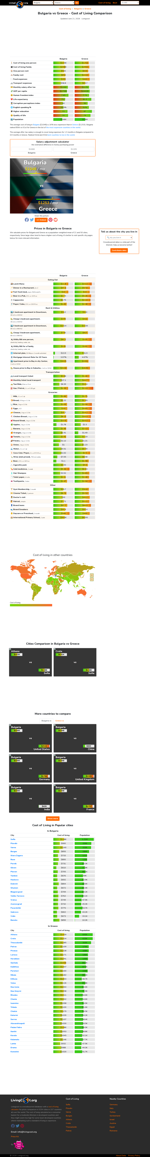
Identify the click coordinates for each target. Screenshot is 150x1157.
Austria (113, 1123)
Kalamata (15, 1039)
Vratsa (14, 900)
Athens (14, 934)
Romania (113, 1130)
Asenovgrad (16, 904)
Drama (14, 1047)
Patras (14, 946)
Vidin (13, 916)
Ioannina (14, 1003)
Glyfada (14, 963)
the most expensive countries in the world (63, 127)
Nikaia (13, 975)
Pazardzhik (16, 908)
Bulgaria (78, 8)
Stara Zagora (17, 855)
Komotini (15, 1051)
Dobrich (14, 884)
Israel (112, 1119)
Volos (13, 983)
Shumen (14, 888)
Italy (111, 1108)
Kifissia (14, 979)
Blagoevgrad (16, 892)
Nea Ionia (15, 987)
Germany (114, 1104)
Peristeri (15, 971)
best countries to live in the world (61, 135)
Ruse (13, 859)
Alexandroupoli (18, 1023)
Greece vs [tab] (59, 720)
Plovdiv (14, 843)
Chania (14, 999)
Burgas (14, 851)
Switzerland (115, 1116)
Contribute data (119, 250)
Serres (14, 1019)
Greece (87, 8)
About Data (121, 1155)
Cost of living (104, 3)
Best (115, 3)
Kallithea (15, 967)
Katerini (14, 1015)
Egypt (112, 1127)
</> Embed (41, 220)
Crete (13, 938)
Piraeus (14, 950)
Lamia (13, 1043)
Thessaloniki (16, 942)
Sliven (13, 867)
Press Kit (15, 1136)
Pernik (14, 863)
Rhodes (14, 995)
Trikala (14, 1007)
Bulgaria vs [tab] (46, 720)
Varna (13, 847)
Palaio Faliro (16, 1027)
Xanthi (13, 1031)
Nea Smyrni (16, 991)
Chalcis (14, 1011)
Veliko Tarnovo (17, 896)
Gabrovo (14, 912)
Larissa (14, 955)
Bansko (14, 920)
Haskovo (15, 879)
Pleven (14, 871)
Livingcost (86, 18)
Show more (52, 818)
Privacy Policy (134, 1155)
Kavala (14, 1035)
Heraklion (15, 958)
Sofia (13, 839)
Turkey (112, 1112)
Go (77, 3)
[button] (27, 219)
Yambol (14, 875)
